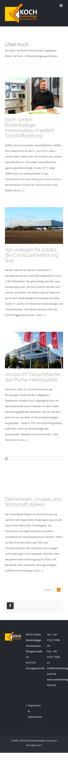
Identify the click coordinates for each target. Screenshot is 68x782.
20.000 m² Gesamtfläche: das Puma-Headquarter (33, 376)
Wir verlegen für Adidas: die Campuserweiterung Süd (31, 255)
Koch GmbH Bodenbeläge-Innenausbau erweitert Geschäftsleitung (29, 127)
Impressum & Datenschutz (34, 711)
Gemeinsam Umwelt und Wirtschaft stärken (33, 501)
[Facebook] (10, 605)
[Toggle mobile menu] (61, 5)
